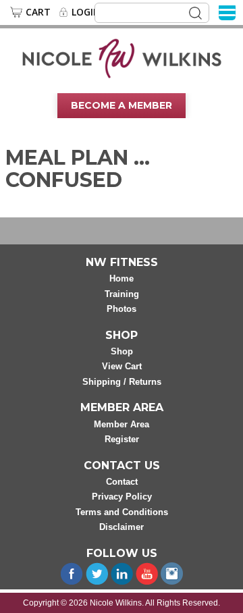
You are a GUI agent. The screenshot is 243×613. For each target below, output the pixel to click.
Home (121, 278)
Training (122, 294)
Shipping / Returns (121, 382)
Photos (121, 309)
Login (86, 12)
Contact (122, 482)
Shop (122, 351)
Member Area (121, 424)
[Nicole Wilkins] (121, 57)
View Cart (122, 366)
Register (122, 439)
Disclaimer (121, 527)
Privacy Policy (122, 496)
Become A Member (121, 105)
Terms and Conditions (122, 512)
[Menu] (227, 11)
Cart (38, 12)
